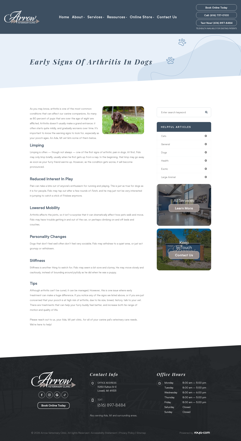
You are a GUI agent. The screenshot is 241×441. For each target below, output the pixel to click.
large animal (168, 177)
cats (163, 135)
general (165, 144)
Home (64, 17)
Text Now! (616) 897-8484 (216, 22)
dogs (164, 152)
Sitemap (141, 432)
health (164, 160)
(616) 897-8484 (111, 405)
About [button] (77, 17)
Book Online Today (216, 7)
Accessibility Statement (104, 432)
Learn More (184, 208)
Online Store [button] (141, 17)
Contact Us (167, 17)
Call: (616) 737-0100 (216, 15)
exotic (164, 168)
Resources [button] (116, 17)
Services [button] (94, 17)
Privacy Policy (127, 432)
